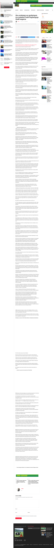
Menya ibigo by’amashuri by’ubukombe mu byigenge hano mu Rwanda (49, 59)
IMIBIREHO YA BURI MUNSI (46, 544)
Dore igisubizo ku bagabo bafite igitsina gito (49, 41)
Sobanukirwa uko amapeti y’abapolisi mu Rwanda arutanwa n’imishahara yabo (49, 46)
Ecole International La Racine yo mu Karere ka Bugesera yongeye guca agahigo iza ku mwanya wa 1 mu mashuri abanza (49, 89)
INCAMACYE (51, 544)
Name (16, 508)
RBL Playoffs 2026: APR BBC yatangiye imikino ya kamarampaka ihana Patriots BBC (8, 32)
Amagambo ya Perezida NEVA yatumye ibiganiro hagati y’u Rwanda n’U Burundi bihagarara (8, 54)
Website (29, 512)
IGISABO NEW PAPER (23, 544)
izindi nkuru (26, 21)
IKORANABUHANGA (35, 544)
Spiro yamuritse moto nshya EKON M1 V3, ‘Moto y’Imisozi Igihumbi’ (8, 36)
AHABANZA (27, 544)
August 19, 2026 (49, 102)
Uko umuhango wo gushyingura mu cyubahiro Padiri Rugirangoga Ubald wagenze (6, 5)
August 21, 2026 (49, 84)
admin (18, 21)
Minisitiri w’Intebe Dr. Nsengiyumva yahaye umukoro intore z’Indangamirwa (8, 59)
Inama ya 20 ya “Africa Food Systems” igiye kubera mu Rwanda (7, 11)
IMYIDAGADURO (40, 544)
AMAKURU (31, 544)
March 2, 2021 (22, 21)
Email (16, 512)
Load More (6, 67)
